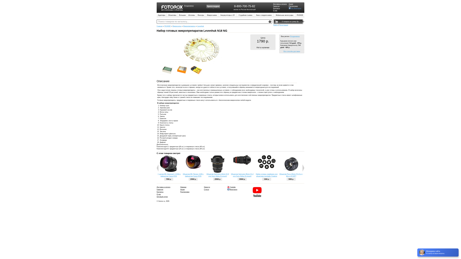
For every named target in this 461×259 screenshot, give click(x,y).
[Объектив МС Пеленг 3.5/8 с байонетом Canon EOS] (193, 168)
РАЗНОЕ (167, 26)
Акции (291, 4)
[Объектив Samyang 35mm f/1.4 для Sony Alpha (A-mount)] (242, 164)
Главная (160, 26)
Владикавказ (295, 36)
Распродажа (293, 6)
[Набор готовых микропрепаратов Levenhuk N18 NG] (202, 64)
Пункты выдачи (213, 6)
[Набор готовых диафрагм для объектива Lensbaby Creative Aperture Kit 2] (267, 168)
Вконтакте (233, 189)
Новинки (183, 187)
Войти (275, 25)
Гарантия (276, 6)
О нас (275, 10)
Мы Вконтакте (296, 8)
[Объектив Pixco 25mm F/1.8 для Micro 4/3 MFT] (291, 172)
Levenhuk (200, 26)
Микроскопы (177, 26)
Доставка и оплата (280, 4)
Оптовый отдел (162, 197)
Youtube (233, 187)
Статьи (206, 189)
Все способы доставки (292, 51)
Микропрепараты (189, 26)
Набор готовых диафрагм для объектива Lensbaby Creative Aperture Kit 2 (267, 176)
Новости (207, 187)
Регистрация (283, 25)
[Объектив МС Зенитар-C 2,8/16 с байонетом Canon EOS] (169, 172)
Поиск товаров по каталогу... (173, 21)
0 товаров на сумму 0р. (290, 21)
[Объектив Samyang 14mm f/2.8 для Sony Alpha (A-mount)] (217, 172)
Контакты (276, 8)
